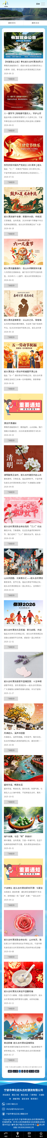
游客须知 (16, 1099)
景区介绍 (15, 1095)
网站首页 (6, 1095)
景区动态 (24, 1095)
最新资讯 (12, 23)
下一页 (31, 1071)
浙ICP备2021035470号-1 (26, 1125)
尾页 (37, 1071)
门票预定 (33, 1095)
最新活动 (35, 23)
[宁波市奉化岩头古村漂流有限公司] (5, 4)
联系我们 (34, 1099)
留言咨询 (25, 1099)
